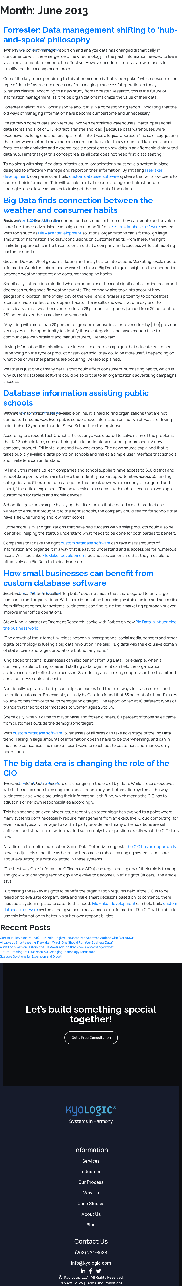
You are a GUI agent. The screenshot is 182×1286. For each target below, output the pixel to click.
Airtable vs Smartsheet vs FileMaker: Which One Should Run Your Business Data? (56, 942)
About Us (91, 1214)
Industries (91, 1171)
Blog (91, 1225)
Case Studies (91, 1203)
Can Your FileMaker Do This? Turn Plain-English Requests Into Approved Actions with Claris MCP (67, 938)
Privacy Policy (71, 1283)
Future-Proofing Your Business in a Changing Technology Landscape (47, 952)
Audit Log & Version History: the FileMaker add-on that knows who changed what (57, 947)
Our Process (91, 1182)
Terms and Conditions (104, 1283)
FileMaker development (59, 233)
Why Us (91, 1193)
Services (91, 1161)
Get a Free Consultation (91, 1037)
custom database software (94, 176)
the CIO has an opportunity (151, 846)
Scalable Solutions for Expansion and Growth (31, 956)
